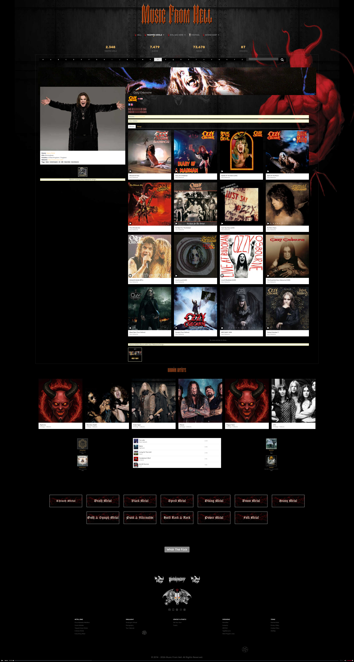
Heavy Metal (50, 153)
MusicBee (225, 622)
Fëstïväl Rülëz (275, 622)
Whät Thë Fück (177, 549)
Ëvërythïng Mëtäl (80, 634)
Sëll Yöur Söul (177, 622)
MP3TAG (225, 628)
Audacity (225, 625)
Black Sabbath (140, 117)
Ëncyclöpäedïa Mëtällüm (82, 622)
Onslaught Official (131, 622)
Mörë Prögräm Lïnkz (228, 634)
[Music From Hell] (177, 14)
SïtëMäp (273, 631)
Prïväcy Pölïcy (275, 625)
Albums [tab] (132, 126)
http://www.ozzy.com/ (55, 160)
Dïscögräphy (130, 625)
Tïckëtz (175, 625)
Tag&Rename (226, 631)
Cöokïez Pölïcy (275, 628)
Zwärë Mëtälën (79, 625)
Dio (139, 121)
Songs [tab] (139, 126)
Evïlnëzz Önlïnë (79, 631)
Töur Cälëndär (130, 628)
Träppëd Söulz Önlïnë (81, 628)
